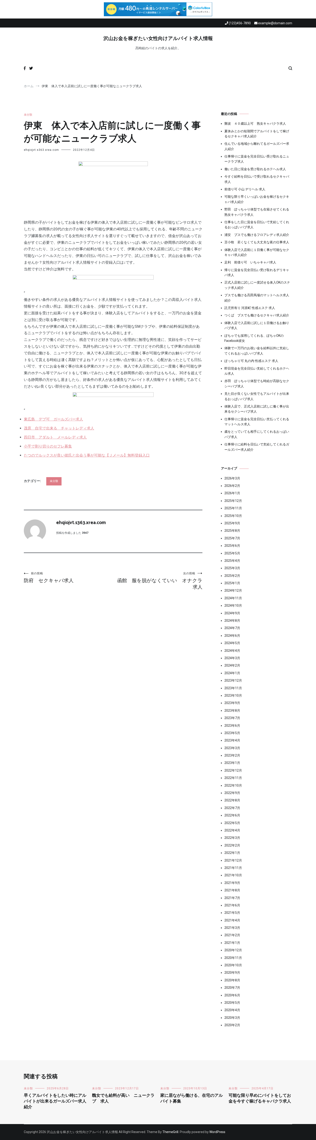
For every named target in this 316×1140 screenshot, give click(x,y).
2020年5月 (232, 1002)
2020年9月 (232, 972)
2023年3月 (232, 748)
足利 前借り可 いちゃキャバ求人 (250, 262)
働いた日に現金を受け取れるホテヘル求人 (255, 169)
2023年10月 (233, 695)
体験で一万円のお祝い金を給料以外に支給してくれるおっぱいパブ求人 (256, 350)
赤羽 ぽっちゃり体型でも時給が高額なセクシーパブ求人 (256, 383)
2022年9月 (232, 793)
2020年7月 (232, 987)
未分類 (28, 114)
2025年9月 (232, 523)
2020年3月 (232, 1018)
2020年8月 (232, 980)
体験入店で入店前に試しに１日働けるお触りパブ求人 (256, 325)
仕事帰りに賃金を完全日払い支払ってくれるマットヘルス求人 (256, 421)
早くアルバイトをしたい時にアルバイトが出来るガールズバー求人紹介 (55, 1101)
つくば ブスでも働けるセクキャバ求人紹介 (256, 315)
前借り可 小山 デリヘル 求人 (244, 189)
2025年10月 (233, 516)
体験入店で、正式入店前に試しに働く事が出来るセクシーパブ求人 (256, 409)
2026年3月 (232, 478)
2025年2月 (232, 576)
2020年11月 (233, 958)
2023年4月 (232, 740)
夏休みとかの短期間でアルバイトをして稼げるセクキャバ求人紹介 (256, 133)
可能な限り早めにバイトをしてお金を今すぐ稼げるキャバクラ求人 (260, 1098)
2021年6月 (232, 905)
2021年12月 (233, 860)
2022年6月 (232, 815)
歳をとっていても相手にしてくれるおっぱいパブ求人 (256, 434)
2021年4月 (232, 920)
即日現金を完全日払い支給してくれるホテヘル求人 (256, 371)
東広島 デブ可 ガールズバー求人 (53, 419)
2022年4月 (232, 830)
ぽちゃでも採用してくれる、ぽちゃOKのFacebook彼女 (254, 338)
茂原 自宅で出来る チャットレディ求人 (59, 428)
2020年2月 (232, 1025)
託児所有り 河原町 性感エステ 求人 (249, 308)
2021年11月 (233, 868)
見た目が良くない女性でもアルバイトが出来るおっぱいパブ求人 (256, 396)
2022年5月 (232, 823)
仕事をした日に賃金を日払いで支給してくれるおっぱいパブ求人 (256, 224)
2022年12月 (233, 770)
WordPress (217, 1132)
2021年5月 (232, 912)
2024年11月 (233, 598)
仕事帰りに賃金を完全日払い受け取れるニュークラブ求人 (256, 158)
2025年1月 (232, 583)
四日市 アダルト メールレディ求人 (55, 437)
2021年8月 (232, 890)
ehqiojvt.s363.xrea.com (41, 149)
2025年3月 (232, 568)
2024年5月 (232, 643)
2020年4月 (232, 1010)
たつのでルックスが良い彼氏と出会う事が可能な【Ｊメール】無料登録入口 (87, 455)
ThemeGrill (170, 1132)
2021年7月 (232, 898)
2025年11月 (233, 508)
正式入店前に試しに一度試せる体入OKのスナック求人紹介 (257, 285)
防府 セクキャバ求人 (49, 577)
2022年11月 (233, 778)
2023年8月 (232, 710)
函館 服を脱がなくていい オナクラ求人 (159, 581)
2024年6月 (232, 635)
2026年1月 (232, 493)
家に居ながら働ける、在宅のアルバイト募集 (191, 1098)
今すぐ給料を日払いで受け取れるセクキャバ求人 (256, 179)
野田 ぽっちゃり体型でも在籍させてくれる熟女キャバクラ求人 (256, 211)
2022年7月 (232, 808)
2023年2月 (232, 755)
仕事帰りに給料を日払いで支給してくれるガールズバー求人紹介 (256, 446)
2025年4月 (232, 560)
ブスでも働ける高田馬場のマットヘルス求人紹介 (256, 297)
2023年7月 (232, 718)
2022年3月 (232, 838)
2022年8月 (232, 800)
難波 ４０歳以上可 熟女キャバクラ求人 (255, 123)
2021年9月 (232, 883)
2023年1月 (232, 763)
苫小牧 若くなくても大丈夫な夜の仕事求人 (256, 242)
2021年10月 (233, 875)
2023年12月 (233, 680)
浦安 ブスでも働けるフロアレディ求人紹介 (256, 235)
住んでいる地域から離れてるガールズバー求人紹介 (256, 146)
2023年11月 (233, 688)
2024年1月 (232, 673)
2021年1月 (232, 943)
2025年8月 (232, 530)
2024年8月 (232, 620)
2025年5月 (232, 553)
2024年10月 (233, 605)
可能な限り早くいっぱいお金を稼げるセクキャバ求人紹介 (256, 199)
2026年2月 (232, 486)
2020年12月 (233, 950)
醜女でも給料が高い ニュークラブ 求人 (123, 1098)
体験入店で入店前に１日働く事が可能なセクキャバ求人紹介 (256, 252)
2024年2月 (232, 665)
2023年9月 (232, 703)
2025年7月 (232, 538)
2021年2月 (232, 935)
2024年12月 (233, 590)
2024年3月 (232, 658)
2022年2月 (232, 845)
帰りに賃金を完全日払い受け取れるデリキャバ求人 (256, 272)
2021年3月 (232, 928)
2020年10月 (233, 965)
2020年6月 (232, 995)
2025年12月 (233, 501)
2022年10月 (233, 785)
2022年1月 (232, 853)
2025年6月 (232, 545)
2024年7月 (232, 628)
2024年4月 (232, 650)
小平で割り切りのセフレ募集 (48, 446)
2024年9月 (232, 613)
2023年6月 (232, 725)
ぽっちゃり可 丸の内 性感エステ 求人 (251, 361)
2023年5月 (232, 733)
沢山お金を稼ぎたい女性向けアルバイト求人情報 (158, 39)
